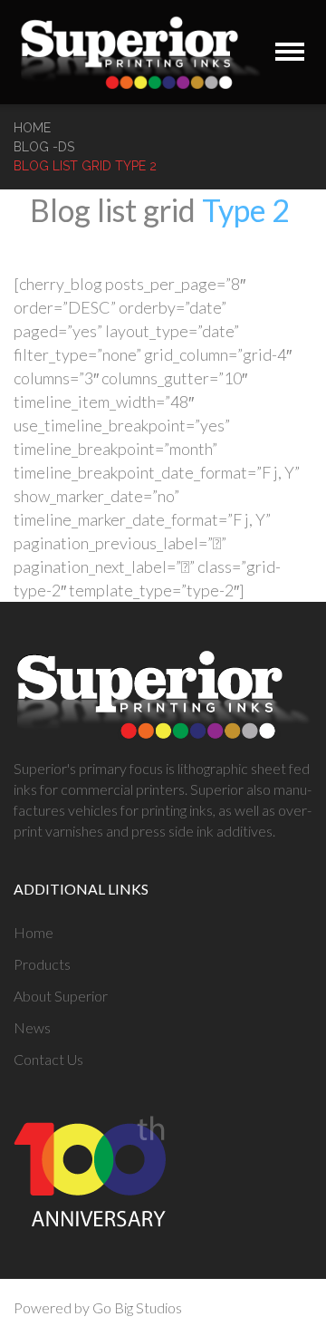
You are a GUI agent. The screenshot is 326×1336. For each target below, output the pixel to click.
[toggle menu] (290, 52)
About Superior (61, 995)
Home (32, 128)
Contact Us (48, 1059)
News (32, 1027)
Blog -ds (44, 147)
